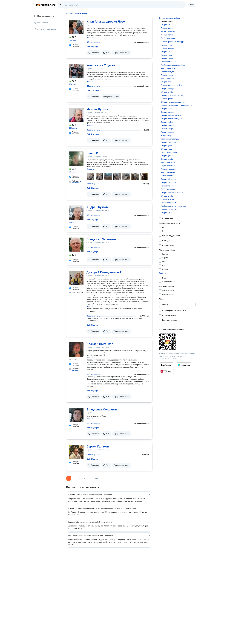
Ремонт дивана (167, 75)
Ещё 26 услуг (92, 459)
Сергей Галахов (97, 446)
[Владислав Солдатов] (76, 415)
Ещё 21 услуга (92, 90)
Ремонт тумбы (167, 186)
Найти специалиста (45, 16)
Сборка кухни (166, 149)
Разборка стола (167, 78)
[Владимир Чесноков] (76, 245)
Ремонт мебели (167, 199)
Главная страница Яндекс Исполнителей (45, 5)
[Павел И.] (76, 158)
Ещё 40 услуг (92, 46)
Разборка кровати (168, 203)
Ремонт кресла (167, 99)
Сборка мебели (167, 122)
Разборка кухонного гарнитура (173, 206)
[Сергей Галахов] (76, 452)
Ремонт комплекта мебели (172, 85)
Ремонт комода (167, 28)
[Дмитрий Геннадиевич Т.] (76, 278)
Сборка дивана (167, 112)
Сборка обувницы (168, 179)
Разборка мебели (168, 62)
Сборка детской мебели (171, 115)
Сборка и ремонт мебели (169, 18)
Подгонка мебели (168, 166)
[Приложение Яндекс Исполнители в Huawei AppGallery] (166, 371)
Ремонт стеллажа (168, 169)
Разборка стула (167, 72)
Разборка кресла (168, 162)
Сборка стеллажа (168, 142)
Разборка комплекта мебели (173, 65)
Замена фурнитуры (169, 209)
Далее (97, 478)
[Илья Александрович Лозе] (76, 27)
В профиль (90, 37)
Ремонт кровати (167, 48)
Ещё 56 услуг (92, 390)
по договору (76, 182)
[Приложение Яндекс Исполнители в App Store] (166, 364)
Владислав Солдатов (101, 409)
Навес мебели (167, 176)
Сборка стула (166, 25)
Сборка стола (166, 52)
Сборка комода (167, 88)
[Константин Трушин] (76, 71)
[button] (93, 52)
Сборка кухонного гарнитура (172, 102)
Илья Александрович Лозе (105, 21)
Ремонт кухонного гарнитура (172, 42)
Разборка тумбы (168, 189)
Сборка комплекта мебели (172, 193)
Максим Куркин (97, 109)
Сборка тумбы (167, 82)
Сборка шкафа (167, 58)
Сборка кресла (93, 42)
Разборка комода (168, 38)
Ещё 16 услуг (92, 219)
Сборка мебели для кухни (172, 95)
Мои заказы (42, 23)
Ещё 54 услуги (92, 188)
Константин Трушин (100, 65)
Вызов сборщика (168, 31)
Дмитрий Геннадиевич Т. (104, 272)
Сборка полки (166, 109)
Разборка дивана (168, 172)
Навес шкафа (166, 135)
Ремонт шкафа (167, 129)
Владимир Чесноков (101, 239)
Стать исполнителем (46, 29)
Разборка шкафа (168, 68)
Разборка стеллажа (169, 152)
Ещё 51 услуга (92, 134)
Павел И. (92, 153)
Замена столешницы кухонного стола (176, 105)
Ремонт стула (166, 45)
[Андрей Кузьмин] (76, 212)
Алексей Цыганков (99, 344)
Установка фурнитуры (170, 139)
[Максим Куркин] (76, 115)
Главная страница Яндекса (35, 5)
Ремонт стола (166, 55)
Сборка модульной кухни (171, 119)
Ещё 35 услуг (92, 325)
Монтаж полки (167, 35)
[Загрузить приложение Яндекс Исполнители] (177, 341)
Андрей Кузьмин (98, 207)
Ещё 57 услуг (92, 252)
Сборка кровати (167, 125)
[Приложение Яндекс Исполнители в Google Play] (184, 364)
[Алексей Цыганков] (76, 349)
